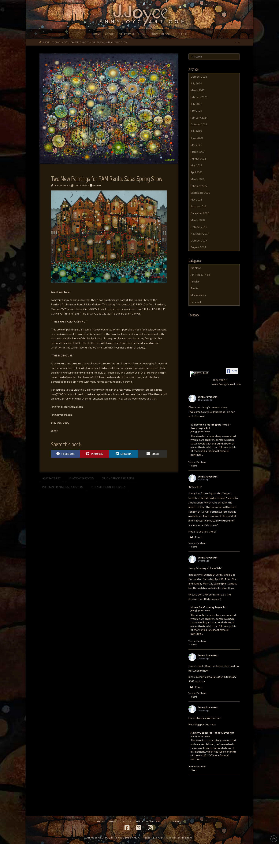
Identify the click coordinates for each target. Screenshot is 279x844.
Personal (196, 302)
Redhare (187, 837)
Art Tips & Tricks (200, 274)
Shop (139, 821)
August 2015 (198, 247)
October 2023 (199, 124)
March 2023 (198, 151)
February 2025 (199, 97)
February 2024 (199, 117)
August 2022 (198, 158)
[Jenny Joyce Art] (199, 374)
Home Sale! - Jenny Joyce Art (209, 607)
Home (101, 821)
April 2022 (197, 172)
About (113, 821)
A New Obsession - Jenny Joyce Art (212, 732)
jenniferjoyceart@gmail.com (67, 406)
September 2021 (200, 192)
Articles (195, 281)
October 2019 (199, 226)
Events (195, 288)
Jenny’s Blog (156, 821)
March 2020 (198, 220)
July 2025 (196, 83)
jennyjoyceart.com (62, 414)
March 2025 (198, 90)
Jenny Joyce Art (208, 396)
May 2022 (196, 165)
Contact (175, 821)
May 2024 (196, 110)
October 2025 (199, 76)
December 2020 (200, 213)
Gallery (127, 821)
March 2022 (198, 179)
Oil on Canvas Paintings (118, 478)
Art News (96, 185)
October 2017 (199, 240)
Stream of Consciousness (108, 486)
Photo (198, 537)
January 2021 (198, 206)
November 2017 (200, 233)
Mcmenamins (198, 295)
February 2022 (199, 185)
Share (194, 465)
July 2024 (196, 103)
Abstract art (51, 478)
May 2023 (196, 144)
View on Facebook (197, 462)
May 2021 (196, 199)
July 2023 (196, 131)
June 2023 (197, 138)
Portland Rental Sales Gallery (62, 486)
